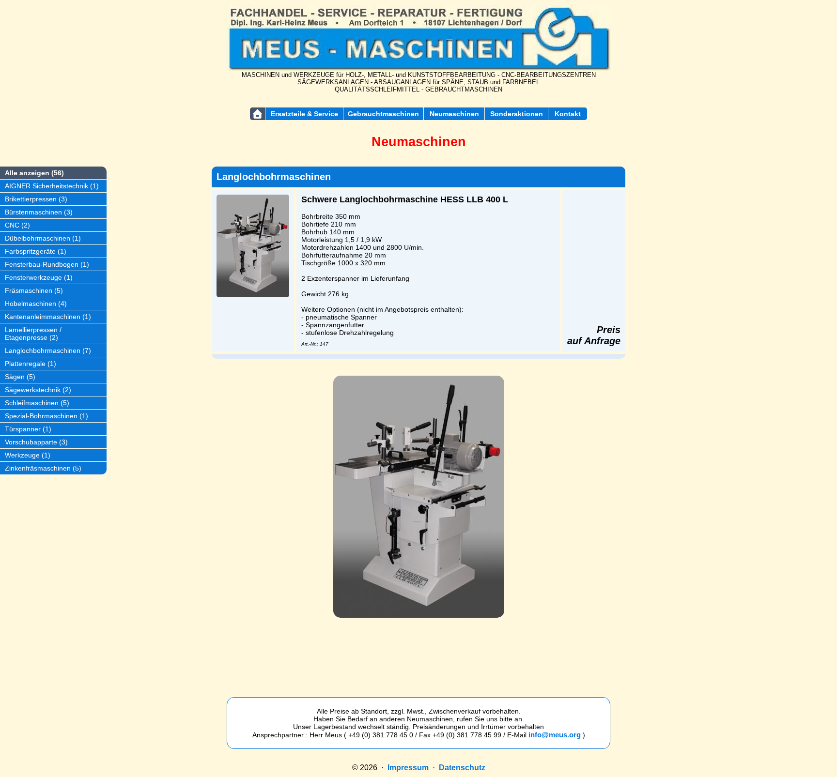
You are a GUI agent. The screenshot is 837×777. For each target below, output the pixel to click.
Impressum (408, 767)
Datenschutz (462, 767)
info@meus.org (554, 735)
